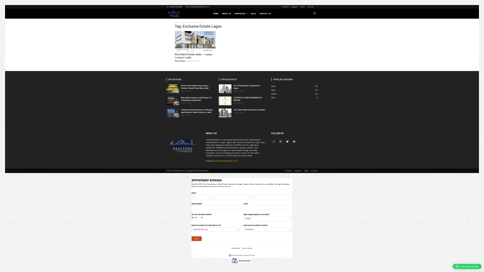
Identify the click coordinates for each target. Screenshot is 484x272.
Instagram (294, 7)
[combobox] (268, 218)
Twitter (302, 7)
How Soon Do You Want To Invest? (259, 225)
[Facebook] (273, 141)
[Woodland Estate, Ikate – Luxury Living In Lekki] (195, 41)
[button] (315, 14)
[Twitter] (287, 141)
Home (177, 22)
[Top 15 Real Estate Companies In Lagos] (225, 88)
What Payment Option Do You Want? (260, 214)
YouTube (310, 7)
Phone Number (200, 203)
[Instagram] (280, 141)
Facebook (285, 7)
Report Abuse (236, 248)
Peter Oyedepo (180, 61)
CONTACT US (265, 13)
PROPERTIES (240, 13)
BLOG (253, 13)
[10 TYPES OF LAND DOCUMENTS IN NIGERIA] (225, 100)
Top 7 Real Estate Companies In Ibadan (249, 110)
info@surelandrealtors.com (199, 7)
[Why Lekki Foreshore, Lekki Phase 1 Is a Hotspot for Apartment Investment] (172, 100)
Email (249, 203)
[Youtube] (294, 141)
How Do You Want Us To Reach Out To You (210, 225)
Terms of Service (247, 248)
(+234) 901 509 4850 (175, 7)
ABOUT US (226, 13)
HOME (215, 13)
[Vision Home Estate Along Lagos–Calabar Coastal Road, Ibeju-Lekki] (172, 88)
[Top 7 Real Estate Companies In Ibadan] (225, 113)
